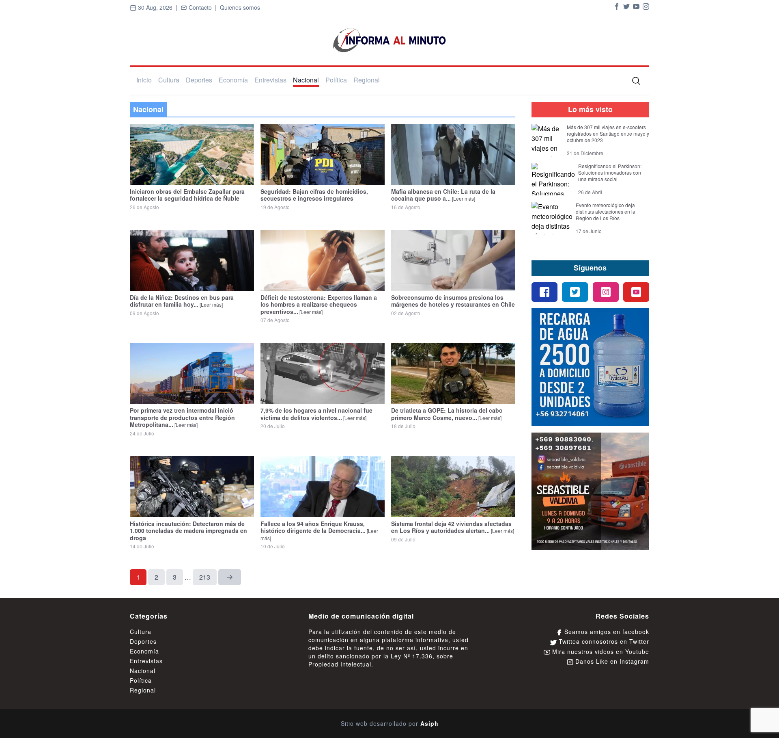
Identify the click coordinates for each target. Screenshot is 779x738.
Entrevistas (270, 79)
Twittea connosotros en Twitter (603, 641)
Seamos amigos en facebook (605, 632)
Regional (366, 79)
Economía (233, 79)
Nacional (306, 79)
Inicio (144, 79)
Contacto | (203, 7)
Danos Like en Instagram (611, 661)
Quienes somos (240, 7)
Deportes (199, 79)
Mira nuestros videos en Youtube (599, 651)
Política (336, 79)
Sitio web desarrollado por (390, 723)
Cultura (168, 79)
